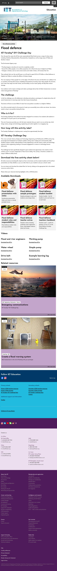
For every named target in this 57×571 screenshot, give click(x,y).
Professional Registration (7, 497)
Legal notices (4, 560)
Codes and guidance (33, 507)
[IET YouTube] (8, 423)
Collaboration (32, 526)
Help (2, 548)
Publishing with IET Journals (35, 497)
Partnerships (31, 525)
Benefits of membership (34, 478)
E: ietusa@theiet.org (6, 455)
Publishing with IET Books (35, 498)
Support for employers (6, 507)
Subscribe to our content (34, 502)
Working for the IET (5, 488)
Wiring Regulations (33, 506)
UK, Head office (5, 438)
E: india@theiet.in (33, 442)
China (2, 445)
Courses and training (6, 504)
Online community (33, 530)
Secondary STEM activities (35, 390)
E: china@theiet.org (5, 448)
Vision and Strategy (5, 478)
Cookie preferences (5, 550)
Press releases (32, 538)
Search (46, 2)
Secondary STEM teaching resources (38, 388)
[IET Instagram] (2, 423)
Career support (4, 513)
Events (2, 521)
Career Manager (5, 500)
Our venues (3, 487)
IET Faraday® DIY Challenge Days (9, 392)
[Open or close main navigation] (54, 2)
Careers (31, 394)
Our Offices (3, 436)
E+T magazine (32, 488)
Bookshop (31, 504)
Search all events (5, 523)
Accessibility (4, 555)
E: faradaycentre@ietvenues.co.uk (36, 457)
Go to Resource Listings (9, 43)
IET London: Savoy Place (35, 454)
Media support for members (35, 540)
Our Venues (31, 452)
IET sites (4, 3)
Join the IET (31, 476)
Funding (3, 400)
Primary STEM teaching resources (9, 388)
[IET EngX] (16, 423)
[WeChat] (10, 423)
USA (2, 452)
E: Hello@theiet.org (5, 442)
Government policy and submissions (9, 538)
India (30, 438)
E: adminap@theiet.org (34, 448)
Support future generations (35, 528)
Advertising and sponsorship (8, 490)
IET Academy (4, 506)
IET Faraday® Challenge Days (36, 392)
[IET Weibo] (13, 423)
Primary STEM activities (7, 390)
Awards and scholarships (7, 540)
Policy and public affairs (6, 536)
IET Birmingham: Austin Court (36, 461)
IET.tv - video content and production (37, 509)
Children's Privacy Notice (8, 411)
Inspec (30, 500)
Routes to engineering (6, 509)
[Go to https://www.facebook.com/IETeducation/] (2, 378)
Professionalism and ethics (35, 485)
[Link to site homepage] (15, 10)
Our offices (3, 485)
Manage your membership (35, 479)
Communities (32, 483)
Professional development (7, 498)
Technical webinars (5, 542)
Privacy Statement (5, 553)
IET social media (32, 542)
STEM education (5, 511)
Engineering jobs (5, 515)
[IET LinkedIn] (5, 423)
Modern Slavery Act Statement (8, 558)
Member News (32, 481)
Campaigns (31, 536)
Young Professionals (33, 523)
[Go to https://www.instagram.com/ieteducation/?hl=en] (5, 378)
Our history (3, 476)
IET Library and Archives (34, 487)
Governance (4, 479)
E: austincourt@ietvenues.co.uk (36, 464)
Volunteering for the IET (34, 521)
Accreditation (4, 502)
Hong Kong (31, 445)
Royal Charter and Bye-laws (7, 483)
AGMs (2, 481)
